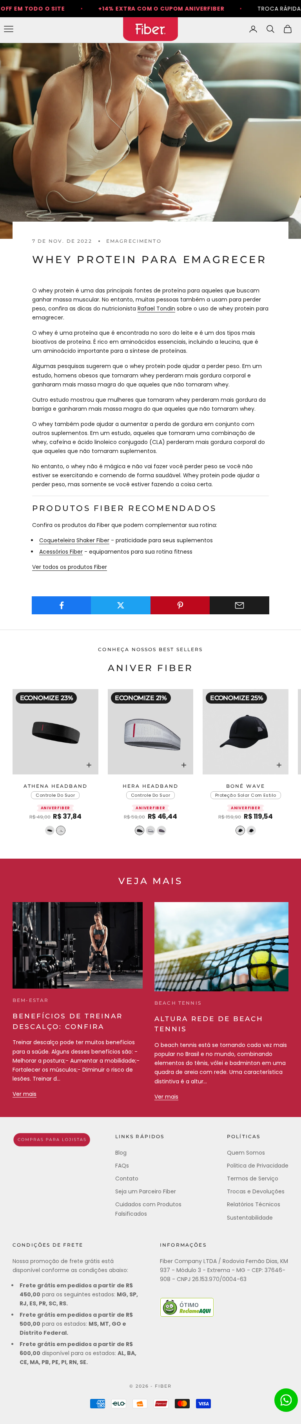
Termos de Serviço (252, 1178)
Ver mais (24, 1094)
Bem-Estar (31, 1000)
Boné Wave (245, 786)
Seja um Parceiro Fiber (145, 1191)
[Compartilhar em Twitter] (120, 605)
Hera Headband (150, 786)
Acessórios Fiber (61, 552)
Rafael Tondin (156, 308)
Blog (121, 1153)
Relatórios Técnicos (253, 1204)
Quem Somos (246, 1153)
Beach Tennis (177, 1003)
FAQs (122, 1166)
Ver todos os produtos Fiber (69, 567)
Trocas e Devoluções (256, 1191)
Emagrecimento (133, 241)
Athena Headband (55, 786)
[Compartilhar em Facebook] (61, 605)
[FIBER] (52, 1140)
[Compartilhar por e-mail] (239, 605)
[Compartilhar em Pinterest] (180, 605)
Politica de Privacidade (257, 1166)
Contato (126, 1178)
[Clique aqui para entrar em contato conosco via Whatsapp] (286, 1400)
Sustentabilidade (250, 1218)
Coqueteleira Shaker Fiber (74, 540)
